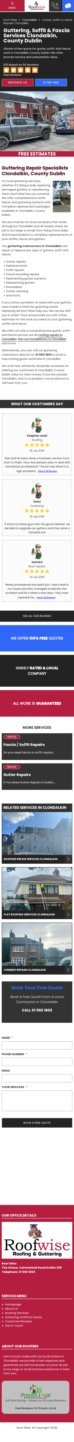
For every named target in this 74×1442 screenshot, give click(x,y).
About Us (11, 1309)
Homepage (13, 1304)
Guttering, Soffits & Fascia (23, 1317)
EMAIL (6, 1070)
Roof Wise (10, 20)
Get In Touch (14, 1326)
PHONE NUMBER (14, 1054)
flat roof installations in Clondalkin (42, 339)
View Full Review (47, 471)
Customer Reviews (18, 1321)
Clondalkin (29, 20)
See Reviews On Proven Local (35, 1408)
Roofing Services (17, 1313)
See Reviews (12, 75)
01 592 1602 (51, 82)
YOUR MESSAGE (14, 1087)
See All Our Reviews (37, 616)
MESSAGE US (17, 82)
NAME (7, 1038)
